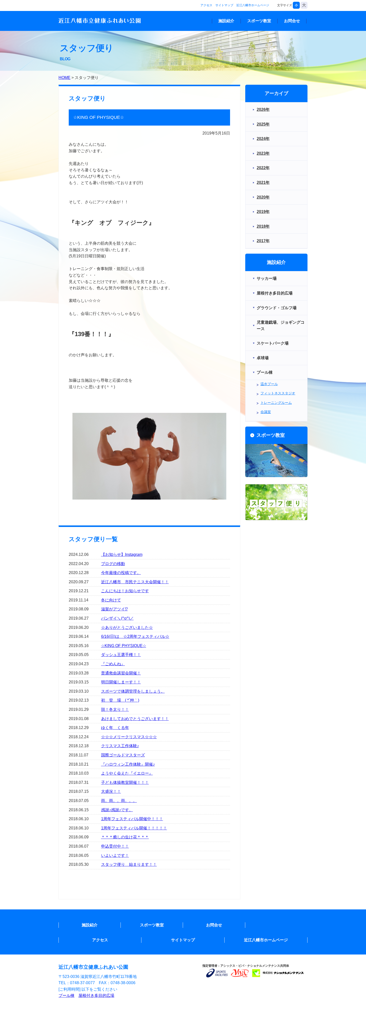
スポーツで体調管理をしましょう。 (133, 691)
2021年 (263, 182)
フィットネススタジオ (277, 393)
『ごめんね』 (113, 664)
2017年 (263, 241)
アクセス (206, 5)
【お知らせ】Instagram (121, 554)
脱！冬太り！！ (115, 709)
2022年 (263, 168)
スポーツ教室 (259, 21)
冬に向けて (111, 600)
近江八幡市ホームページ (252, 5)
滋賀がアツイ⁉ (114, 609)
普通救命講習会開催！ (121, 673)
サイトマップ (224, 5)
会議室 (265, 412)
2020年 (263, 197)
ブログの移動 (113, 564)
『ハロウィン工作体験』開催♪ (128, 764)
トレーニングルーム (276, 403)
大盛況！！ (111, 791)
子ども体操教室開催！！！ (125, 782)
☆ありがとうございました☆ (127, 627)
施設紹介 (226, 21)
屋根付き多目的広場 (96, 995)
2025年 (263, 124)
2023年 (263, 153)
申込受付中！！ (115, 846)
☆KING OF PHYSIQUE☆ (123, 646)
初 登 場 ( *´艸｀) (120, 700)
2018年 (263, 226)
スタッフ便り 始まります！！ (129, 864)
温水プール (269, 384)
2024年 (263, 139)
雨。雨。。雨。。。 (119, 801)
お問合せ (292, 21)
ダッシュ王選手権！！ (121, 655)
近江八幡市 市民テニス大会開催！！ (135, 582)
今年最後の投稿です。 (121, 573)
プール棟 (66, 995)
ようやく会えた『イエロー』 (127, 773)
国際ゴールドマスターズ (123, 755)
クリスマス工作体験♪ (120, 746)
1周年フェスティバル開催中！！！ (132, 819)
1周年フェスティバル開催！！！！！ (134, 828)
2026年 (263, 109)
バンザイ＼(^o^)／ (117, 618)
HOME (64, 77)
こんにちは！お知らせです (125, 591)
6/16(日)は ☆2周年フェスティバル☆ (135, 636)
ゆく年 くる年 (115, 728)
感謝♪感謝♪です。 (117, 810)
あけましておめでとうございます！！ (135, 719)
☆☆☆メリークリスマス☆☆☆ (129, 737)
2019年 (263, 212)
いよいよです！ (115, 855)
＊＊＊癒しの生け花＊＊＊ (125, 837)
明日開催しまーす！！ (121, 682)
